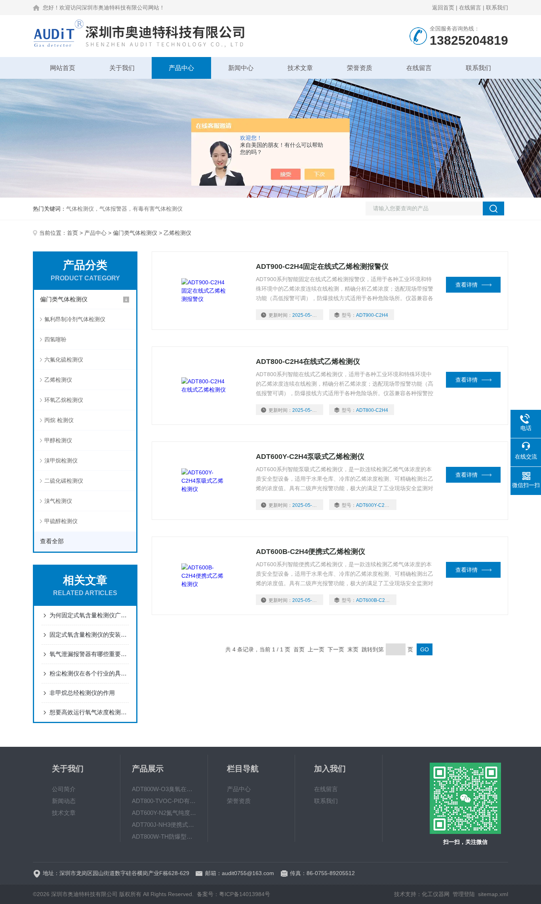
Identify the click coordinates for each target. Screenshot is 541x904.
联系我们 (497, 7)
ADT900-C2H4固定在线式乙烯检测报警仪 (322, 266)
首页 (72, 233)
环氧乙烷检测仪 (63, 400)
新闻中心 (240, 68)
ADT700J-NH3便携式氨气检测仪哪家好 (164, 824)
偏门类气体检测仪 (135, 233)
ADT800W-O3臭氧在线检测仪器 (164, 789)
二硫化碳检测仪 (63, 481)
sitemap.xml (493, 894)
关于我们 (122, 68)
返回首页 (443, 7)
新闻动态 (64, 800)
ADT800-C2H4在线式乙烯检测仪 (308, 361)
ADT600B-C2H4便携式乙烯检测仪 (310, 552)
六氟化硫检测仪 (63, 359)
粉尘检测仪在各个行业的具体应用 (89, 673)
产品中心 (181, 68)
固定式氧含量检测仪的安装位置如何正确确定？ (89, 634)
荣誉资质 (359, 68)
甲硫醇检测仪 (61, 521)
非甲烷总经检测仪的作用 (82, 692)
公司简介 (64, 789)
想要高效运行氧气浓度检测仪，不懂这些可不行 (89, 712)
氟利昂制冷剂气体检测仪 (74, 319)
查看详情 (466, 285)
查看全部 (52, 541)
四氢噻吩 (55, 339)
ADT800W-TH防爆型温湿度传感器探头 (164, 836)
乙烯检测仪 (58, 380)
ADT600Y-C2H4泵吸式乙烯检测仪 (310, 457)
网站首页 (62, 68)
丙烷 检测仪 (59, 420)
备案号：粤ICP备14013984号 (233, 894)
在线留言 (470, 7)
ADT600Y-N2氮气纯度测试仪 (164, 812)
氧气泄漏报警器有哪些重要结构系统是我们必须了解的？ (89, 654)
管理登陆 (464, 894)
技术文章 (300, 68)
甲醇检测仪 (58, 440)
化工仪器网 (436, 894)
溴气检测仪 (58, 501)
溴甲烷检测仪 (61, 460)
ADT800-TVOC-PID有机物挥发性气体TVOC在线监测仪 (164, 800)
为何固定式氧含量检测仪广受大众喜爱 (89, 615)
